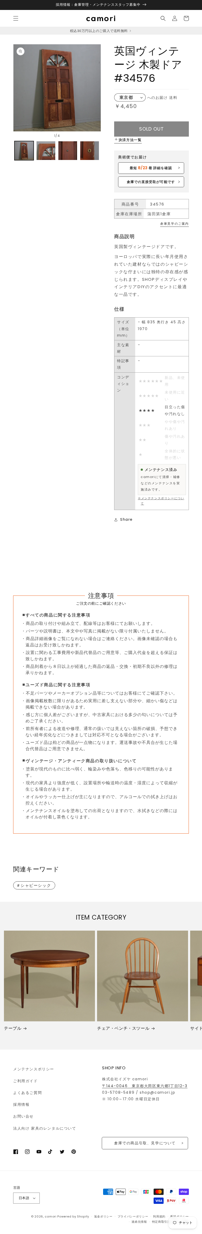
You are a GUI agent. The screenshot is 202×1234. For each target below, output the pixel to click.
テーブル (12, 1028)
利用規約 (159, 1216)
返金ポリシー (103, 1216)
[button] (16, 18)
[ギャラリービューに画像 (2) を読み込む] (45, 150)
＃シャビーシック (33, 885)
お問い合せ (23, 1116)
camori (50, 1216)
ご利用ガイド (25, 1080)
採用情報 (21, 1104)
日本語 (24, 1197)
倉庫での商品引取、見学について (145, 1143)
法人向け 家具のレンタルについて (44, 1128)
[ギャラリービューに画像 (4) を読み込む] (89, 150)
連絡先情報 (139, 1222)
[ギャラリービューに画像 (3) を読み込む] (67, 150)
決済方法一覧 (130, 139)
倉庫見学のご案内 (174, 223)
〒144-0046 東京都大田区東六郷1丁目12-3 (145, 1085)
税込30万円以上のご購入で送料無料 (99, 30)
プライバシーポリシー (133, 1216)
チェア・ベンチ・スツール (123, 1028)
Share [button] (126, 519)
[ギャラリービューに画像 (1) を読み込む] (24, 150)
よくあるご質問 (27, 1092)
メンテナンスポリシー (33, 1069)
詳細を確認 (151, 167)
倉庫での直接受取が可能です (151, 181)
